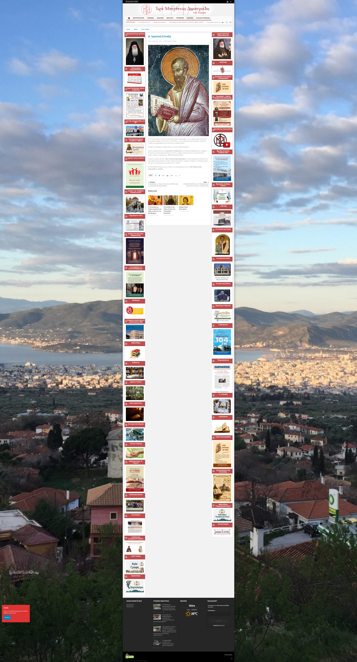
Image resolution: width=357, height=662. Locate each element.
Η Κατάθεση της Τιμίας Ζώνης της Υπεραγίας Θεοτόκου (169, 210)
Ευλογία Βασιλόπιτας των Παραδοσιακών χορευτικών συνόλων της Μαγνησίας (196, 184)
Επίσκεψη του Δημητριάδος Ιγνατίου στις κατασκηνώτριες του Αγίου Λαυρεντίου (169, 607)
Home (128, 29)
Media (136, 29)
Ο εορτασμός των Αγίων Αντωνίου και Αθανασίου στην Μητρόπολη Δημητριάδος (163, 184)
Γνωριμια (150, 18)
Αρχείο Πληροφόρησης (222, 391)
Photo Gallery (145, 29)
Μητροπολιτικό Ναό (222, 279)
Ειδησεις (190, 18)
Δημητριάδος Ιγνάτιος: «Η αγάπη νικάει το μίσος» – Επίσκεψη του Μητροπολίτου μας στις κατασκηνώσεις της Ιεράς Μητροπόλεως (164, 631)
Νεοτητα (170, 18)
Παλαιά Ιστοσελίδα (203, 18)
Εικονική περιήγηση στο (222, 277)
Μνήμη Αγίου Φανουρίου (183, 208)
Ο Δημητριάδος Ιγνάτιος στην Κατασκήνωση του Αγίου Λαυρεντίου (168, 643)
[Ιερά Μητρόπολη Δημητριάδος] (178, 9)
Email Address (211, 610)
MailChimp (221, 625)
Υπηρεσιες (180, 18)
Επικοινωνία (228, 655)
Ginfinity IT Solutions (142, 661)
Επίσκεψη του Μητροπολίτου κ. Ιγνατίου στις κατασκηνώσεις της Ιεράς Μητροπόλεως (163, 618)
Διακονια (160, 18)
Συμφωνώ (7, 617)
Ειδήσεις (174, 41)
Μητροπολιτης (138, 18)
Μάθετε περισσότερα (10, 613)
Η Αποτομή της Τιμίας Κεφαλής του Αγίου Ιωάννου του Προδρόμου (154, 210)
